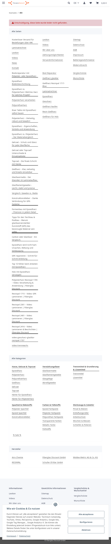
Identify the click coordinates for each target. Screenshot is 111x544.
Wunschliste (78, 78)
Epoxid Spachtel (19, 413)
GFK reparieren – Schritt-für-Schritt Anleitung (25, 257)
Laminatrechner (19, 47)
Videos (15, 58)
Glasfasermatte (49, 370)
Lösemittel (77, 377)
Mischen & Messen (81, 421)
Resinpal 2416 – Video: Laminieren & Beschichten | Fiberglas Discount (24, 329)
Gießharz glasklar (50, 78)
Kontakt (15, 68)
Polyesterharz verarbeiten (23, 100)
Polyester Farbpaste (51, 413)
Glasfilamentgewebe (52, 374)
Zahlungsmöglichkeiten (53, 55)
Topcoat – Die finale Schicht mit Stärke (24, 162)
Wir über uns (48, 50)
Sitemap (77, 39)
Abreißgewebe (49, 382)
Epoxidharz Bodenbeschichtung (21, 82)
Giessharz (47, 101)
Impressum (11, 536)
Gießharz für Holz (50, 116)
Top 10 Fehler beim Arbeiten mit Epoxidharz (25, 265)
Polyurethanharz (19, 105)
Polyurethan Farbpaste (53, 417)
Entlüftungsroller (81, 413)
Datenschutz (24, 536)
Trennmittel (78, 373)
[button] (69, 3)
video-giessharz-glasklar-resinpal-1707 (23, 339)
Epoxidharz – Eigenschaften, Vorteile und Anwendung (25, 127)
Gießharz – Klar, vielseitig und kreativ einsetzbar (23, 170)
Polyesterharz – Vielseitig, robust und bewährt (23, 119)
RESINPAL (16, 462)
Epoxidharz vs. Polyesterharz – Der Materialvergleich (25, 135)
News (14, 63)
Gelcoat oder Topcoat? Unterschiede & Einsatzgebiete (22, 153)
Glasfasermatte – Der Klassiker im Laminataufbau (24, 178)
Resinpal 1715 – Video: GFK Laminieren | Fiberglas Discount (24, 296)
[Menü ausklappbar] (3, 1)
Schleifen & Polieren (82, 425)
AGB (75, 50)
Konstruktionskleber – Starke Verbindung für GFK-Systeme (25, 201)
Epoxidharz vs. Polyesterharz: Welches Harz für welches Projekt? (25, 92)
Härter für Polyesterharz (23, 398)
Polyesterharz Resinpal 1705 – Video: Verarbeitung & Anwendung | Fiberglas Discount (24, 284)
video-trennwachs (20, 345)
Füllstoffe (47, 429)
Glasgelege (48, 378)
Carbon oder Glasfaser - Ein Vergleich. (24, 238)
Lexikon (15, 52)
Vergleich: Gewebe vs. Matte (25, 193)
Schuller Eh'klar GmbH (53, 462)
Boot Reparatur (49, 73)
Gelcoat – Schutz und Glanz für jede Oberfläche (24, 143)
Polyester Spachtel (20, 409)
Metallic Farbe (49, 425)
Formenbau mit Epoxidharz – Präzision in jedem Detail (24, 210)
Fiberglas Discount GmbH (54, 457)
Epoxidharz (48, 96)
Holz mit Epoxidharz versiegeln (21, 273)
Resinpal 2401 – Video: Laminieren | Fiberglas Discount (22, 318)
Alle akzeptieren (86, 514)
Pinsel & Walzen (80, 409)
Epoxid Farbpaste (50, 409)
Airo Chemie (17, 457)
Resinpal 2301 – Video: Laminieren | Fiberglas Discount (22, 307)
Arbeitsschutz (79, 417)
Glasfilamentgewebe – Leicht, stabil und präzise (23, 186)
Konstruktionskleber (21, 417)
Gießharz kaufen (50, 106)
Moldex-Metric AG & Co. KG (85, 457)
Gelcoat (15, 386)
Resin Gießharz (49, 111)
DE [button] (75, 2)
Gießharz (16, 382)
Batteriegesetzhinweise (83, 60)
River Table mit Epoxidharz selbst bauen (24, 111)
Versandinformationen (53, 60)
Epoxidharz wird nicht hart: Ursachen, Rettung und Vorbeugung (24, 248)
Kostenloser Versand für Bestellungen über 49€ (23, 41)
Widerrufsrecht (80, 65)
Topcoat (15, 390)
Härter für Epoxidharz (22, 394)
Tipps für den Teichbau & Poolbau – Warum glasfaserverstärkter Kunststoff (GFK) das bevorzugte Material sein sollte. (23, 224)
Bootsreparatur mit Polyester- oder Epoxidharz (24, 74)
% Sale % (17, 435)
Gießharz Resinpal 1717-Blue (54, 85)
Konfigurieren (86, 522)
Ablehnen (86, 530)
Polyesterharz (18, 374)
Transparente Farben (52, 421)
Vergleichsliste (79, 73)
